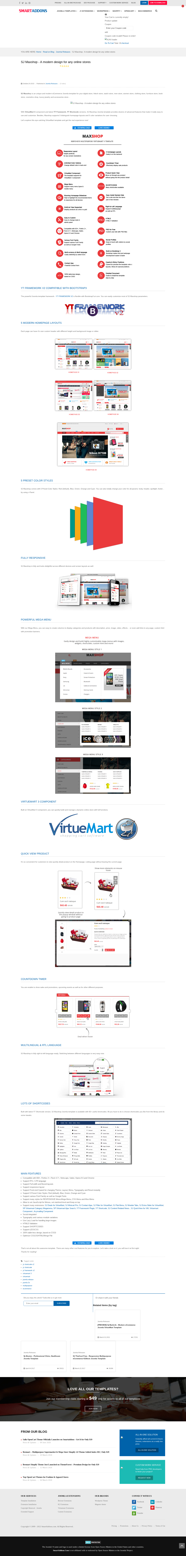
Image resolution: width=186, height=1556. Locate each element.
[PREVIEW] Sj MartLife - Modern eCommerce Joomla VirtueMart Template (116, 1326)
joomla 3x (26, 1283)
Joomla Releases (63, 52)
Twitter (139, 1508)
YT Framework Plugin (86, 1208)
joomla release (28, 1279)
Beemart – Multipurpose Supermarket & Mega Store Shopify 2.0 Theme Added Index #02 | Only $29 (66, 1452)
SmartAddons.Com (61, 1550)
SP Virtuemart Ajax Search (64, 1208)
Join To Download (158, 3)
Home (38, 52)
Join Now (93, 1409)
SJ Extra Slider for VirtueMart (151, 1205)
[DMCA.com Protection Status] (93, 1542)
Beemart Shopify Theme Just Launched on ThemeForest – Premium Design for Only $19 (61, 1464)
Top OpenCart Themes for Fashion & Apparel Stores (45, 1477)
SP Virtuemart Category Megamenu (37, 1208)
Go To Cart (109, 43)
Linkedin (158, 1502)
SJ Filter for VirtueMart (102, 1205)
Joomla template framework (43, 296)
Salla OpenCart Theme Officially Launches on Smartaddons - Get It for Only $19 (57, 1439)
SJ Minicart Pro (71, 1205)
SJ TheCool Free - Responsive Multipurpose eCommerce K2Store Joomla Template (92, 1357)
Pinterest (158, 1508)
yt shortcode (27, 1267)
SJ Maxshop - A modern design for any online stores (56, 62)
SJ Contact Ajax (85, 1205)
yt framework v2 (29, 1270)
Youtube (140, 1513)
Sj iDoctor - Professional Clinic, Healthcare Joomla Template (42, 1357)
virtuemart (26, 1276)
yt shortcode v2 (28, 1264)
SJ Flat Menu (118, 1205)
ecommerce (27, 1289)
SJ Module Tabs (131, 1205)
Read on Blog (48, 52)
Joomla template (104, 112)
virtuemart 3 (27, 1273)
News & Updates (29, 1442)
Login (144, 3)
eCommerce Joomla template (64, 94)
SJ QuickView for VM (140, 1208)
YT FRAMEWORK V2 (64, 296)
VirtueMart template (53, 120)
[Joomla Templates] (33, 10)
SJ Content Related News (119, 1208)
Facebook (140, 1502)
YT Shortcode (101, 1208)
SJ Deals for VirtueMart (54, 1205)
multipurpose (27, 1286)
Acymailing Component (43, 1211)
